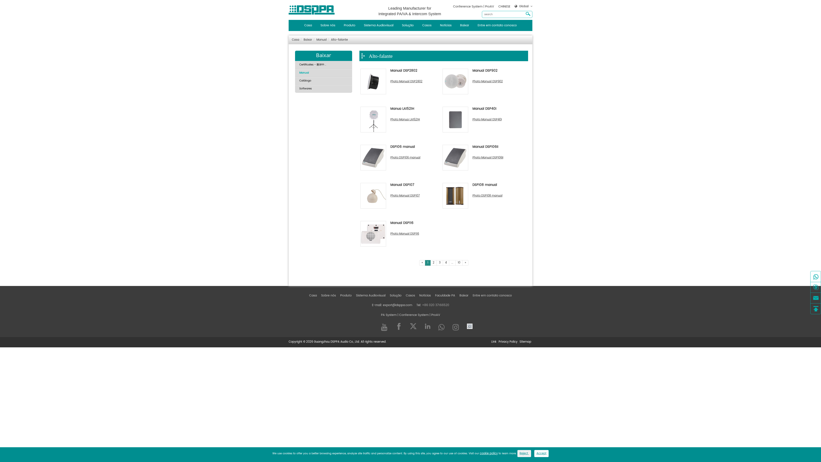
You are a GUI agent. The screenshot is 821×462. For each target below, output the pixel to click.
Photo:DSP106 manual (405, 158)
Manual (321, 40)
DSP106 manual (402, 147)
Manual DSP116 (401, 223)
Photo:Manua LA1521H (405, 119)
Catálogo (305, 81)
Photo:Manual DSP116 (404, 234)
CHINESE (504, 6)
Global (524, 6)
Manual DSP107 (402, 185)
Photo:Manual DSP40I (487, 119)
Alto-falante (339, 40)
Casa (308, 25)
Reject (524, 453)
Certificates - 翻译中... (312, 65)
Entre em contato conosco (497, 25)
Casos (426, 25)
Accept (541, 453)
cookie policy (489, 453)
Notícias (446, 25)
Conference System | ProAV (473, 6)
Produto (349, 25)
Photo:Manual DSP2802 (406, 81)
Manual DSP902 (485, 71)
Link (493, 342)
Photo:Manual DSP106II (488, 158)
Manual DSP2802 (403, 71)
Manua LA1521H (402, 109)
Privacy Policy (508, 342)
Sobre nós (327, 25)
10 (459, 263)
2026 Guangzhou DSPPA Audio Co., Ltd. (333, 342)
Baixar (464, 25)
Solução (408, 25)
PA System (389, 314)
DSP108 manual (485, 185)
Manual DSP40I (484, 109)
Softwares (305, 89)
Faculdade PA (445, 295)
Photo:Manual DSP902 (488, 81)
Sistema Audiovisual (378, 25)
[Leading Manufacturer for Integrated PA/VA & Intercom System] (313, 9)
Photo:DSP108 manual (487, 196)
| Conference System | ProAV (418, 314)
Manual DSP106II (485, 147)
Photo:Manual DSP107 (405, 196)
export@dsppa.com (397, 305)
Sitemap (525, 342)
